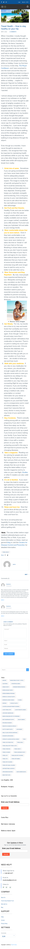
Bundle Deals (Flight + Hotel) (16, 680)
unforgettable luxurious (8, 768)
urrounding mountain (8, 771)
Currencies (3, 933)
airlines (4, 680)
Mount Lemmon (21, 719)
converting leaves (15, 683)
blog (8, 542)
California (5, 683)
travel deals (20, 742)
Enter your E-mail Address (10, 802)
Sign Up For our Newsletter (9, 796)
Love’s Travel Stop (7, 709)
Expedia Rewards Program (8, 693)
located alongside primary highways (11, 706)
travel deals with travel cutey (10, 745)
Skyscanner (19, 729)
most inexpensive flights (8, 719)
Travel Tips (5, 758)
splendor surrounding (8, 735)
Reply (2, 600)
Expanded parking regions (19, 686)
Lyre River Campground (8, 713)
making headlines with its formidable (11, 716)
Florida (20, 699)
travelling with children (17, 755)
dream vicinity (6, 686)
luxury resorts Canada (20, 709)
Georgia (4, 703)
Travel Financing (6, 748)
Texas (24, 739)
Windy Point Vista (6, 775)
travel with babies (16, 758)
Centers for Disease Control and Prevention (14, 543)
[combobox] (8, 935)
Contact (3, 920)
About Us (3, 897)
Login (19, 2)
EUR (27, 2)
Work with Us (4, 904)
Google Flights (14, 703)
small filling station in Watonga (10, 732)
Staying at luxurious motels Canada (11, 739)
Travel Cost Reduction (8, 742)
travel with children (7, 761)
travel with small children (9, 765)
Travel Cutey (14, 944)
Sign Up (23, 2)
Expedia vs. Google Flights (9, 696)
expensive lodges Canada (8, 699)
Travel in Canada (6, 752)
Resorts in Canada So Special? (9, 726)
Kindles (25, 472)
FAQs (2, 917)
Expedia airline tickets (8, 690)
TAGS (2, 677)
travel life (5, 755)
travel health (6, 552)
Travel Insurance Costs (19, 752)
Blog (2, 907)
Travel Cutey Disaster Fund (7, 900)
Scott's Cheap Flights (8, 729)
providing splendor (7, 722)
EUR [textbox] (3, 936)
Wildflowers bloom (21, 771)
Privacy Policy (4, 923)
